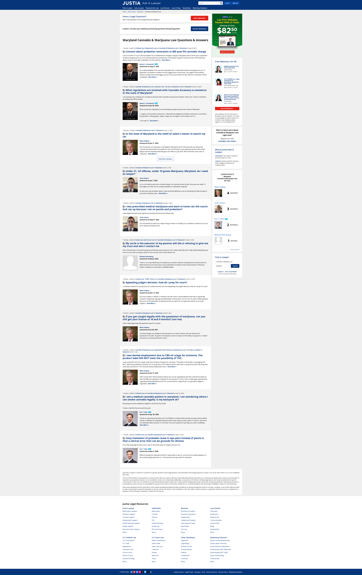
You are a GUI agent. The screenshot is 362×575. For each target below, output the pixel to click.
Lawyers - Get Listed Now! (227, 272)
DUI (153, 520)
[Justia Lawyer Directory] (151, 572)
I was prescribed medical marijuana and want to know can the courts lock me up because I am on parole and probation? (165, 208)
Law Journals (214, 523)
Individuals (156, 508)
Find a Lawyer (128, 8)
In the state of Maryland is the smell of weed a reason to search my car (164, 135)
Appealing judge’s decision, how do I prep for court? (156, 282)
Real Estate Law (148, 240)
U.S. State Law (158, 537)
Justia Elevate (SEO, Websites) (220, 549)
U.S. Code (126, 543)
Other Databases (188, 537)
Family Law (139, 240)
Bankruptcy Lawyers (130, 511)
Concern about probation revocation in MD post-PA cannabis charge (166, 51)
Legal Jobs (184, 540)
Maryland (140, 11)
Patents (183, 552)
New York (155, 555)
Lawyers (218, 161)
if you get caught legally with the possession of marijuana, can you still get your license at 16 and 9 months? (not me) (164, 318)
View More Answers (165, 159)
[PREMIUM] (130, 70)
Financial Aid (214, 517)
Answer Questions (199, 29)
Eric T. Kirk (219, 219)
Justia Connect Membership (220, 540)
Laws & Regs (176, 8)
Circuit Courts (127, 552)
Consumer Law (159, 87)
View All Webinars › (227, 108)
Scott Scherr (220, 203)
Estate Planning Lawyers (131, 523)
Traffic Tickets (150, 279)
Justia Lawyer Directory (218, 543)
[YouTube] (134, 572)
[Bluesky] (145, 572)
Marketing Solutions (200, 8)
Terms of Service (211, 572)
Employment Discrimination (163, 350)
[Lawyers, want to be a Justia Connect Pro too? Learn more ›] (156, 64)
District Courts (128, 555)
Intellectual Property (188, 520)
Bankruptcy (156, 511)
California (155, 549)
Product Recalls (186, 549)
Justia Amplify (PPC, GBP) (219, 552)
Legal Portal (189, 572)
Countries (184, 558)
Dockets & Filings (129, 558)
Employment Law (150, 48)
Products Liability (194, 350)
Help (203, 572)
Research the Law (152, 8)
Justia (124, 11)
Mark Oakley (220, 187)
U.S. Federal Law (129, 537)
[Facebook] (137, 572)
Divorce (154, 517)
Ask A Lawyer (132, 11)
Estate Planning (157, 523)
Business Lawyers (129, 514)
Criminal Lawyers (129, 517)
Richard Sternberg (223, 235)
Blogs (212, 526)
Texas (154, 558)
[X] (148, 572)
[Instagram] (140, 572)
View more (234, 249)
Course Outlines (216, 520)
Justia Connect (179, 572)
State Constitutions (158, 540)
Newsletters (187, 8)
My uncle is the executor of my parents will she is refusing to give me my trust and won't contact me (165, 245)
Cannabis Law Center (227, 141)
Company (197, 572)
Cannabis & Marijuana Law (168, 48)
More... (125, 532)
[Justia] (131, 3)
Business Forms (186, 546)
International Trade (188, 523)
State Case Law (157, 546)
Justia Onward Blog (217, 555)
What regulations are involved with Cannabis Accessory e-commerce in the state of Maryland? (165, 91)
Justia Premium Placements (219, 546)
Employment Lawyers (130, 520)
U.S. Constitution (128, 540)
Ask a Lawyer (139, 8)
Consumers (219, 156)
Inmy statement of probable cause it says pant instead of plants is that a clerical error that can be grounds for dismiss (163, 439)
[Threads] (142, 572)
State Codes (156, 543)
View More (166, 60)
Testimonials (214, 558)
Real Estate (185, 526)
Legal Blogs (185, 543)
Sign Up (235, 3)
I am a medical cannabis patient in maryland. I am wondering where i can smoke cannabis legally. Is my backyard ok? (165, 398)
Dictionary (213, 511)
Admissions (214, 514)
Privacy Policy (223, 572)
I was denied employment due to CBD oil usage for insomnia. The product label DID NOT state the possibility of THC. (162, 357)
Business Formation (188, 511)
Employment (185, 517)
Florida (154, 552)
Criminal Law (139, 48)
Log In (227, 3)
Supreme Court (128, 549)
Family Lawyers (128, 526)
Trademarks (185, 555)
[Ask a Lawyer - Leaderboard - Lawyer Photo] (218, 193)
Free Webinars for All (225, 61)
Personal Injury (157, 529)
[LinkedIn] (131, 572)
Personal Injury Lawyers (131, 529)
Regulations (127, 546)
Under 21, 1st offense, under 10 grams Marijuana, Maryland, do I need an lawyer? (165, 172)
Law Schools (165, 8)
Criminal (155, 514)
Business (184, 508)
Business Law (178, 87)
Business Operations (188, 514)
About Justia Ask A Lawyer (224, 150)
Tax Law (167, 87)
